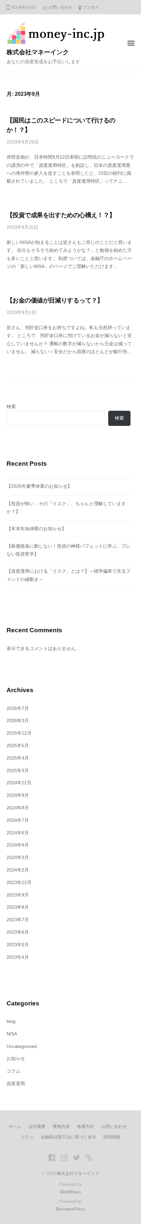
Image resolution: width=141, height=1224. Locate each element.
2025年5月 (18, 745)
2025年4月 (18, 758)
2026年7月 (18, 708)
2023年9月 (18, 895)
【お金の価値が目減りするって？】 (55, 300)
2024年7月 (18, 820)
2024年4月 (18, 845)
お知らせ (16, 1058)
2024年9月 (18, 795)
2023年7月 (18, 919)
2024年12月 (19, 782)
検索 (11, 406)
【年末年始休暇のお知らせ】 (36, 528)
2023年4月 (18, 957)
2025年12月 (19, 733)
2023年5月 (18, 944)
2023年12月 (19, 882)
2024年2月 (18, 870)
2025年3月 (18, 770)
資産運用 (16, 1083)
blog (11, 1021)
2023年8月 (18, 907)
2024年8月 (18, 807)
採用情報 (111, 1136)
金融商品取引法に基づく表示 (68, 1136)
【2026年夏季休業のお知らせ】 (39, 486)
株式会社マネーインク (38, 52)
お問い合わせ (60, 7)
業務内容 (61, 1126)
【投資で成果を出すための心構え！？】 (61, 215)
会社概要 (37, 1126)
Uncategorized (22, 1046)
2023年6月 (18, 932)
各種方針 (85, 1126)
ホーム (15, 1126)
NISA (12, 1033)
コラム (13, 1071)
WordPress (70, 1191)
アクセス (91, 7)
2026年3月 (18, 720)
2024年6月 (18, 832)
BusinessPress (70, 1209)
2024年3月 (18, 857)
